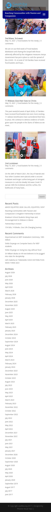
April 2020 (9, 476)
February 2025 (10, 327)
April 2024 (9, 356)
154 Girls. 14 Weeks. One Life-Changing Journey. (23, 227)
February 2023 (10, 403)
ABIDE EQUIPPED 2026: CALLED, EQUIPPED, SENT (25, 207)
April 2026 (9, 287)
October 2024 (10, 338)
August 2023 (10, 382)
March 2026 (9, 291)
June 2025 (9, 312)
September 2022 (11, 414)
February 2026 (10, 294)
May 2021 (9, 447)
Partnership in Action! (13, 224)
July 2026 (8, 276)
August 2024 (10, 345)
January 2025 (10, 331)
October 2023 (10, 378)
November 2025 (11, 305)
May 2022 (9, 425)
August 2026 (10, 272)
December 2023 (11, 371)
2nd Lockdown (11, 163)
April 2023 (9, 396)
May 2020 (9, 473)
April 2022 (9, 429)
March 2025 (9, 323)
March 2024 (9, 360)
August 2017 (10, 487)
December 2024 (11, 334)
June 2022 (9, 422)
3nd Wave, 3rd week (14, 38)
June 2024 (9, 349)
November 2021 (11, 436)
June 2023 (9, 389)
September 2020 (11, 462)
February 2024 (10, 363)
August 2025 (10, 309)
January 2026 (10, 298)
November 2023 (11, 374)
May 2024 (9, 352)
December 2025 (11, 301)
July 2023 (8, 385)
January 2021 (10, 451)
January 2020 (10, 480)
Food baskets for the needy (28, 41)
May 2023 (9, 392)
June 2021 (9, 443)
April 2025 (9, 320)
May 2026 (9, 283)
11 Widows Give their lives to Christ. (21, 101)
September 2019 (11, 483)
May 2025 (9, 316)
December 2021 (11, 433)
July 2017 (8, 491)
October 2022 (10, 411)
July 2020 (8, 469)
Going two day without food (30, 250)
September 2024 (11, 342)
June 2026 (9, 280)
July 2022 (8, 418)
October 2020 (10, 458)
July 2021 (8, 440)
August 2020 (10, 465)
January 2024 (10, 367)
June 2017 (9, 494)
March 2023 (9, 400)
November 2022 (11, 407)
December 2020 (11, 454)
